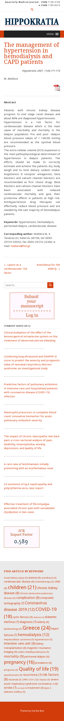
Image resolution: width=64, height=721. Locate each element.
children (22, 587)
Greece (36, 627)
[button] (50, 34)
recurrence (32, 675)
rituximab (15, 679)
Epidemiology (13, 628)
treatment (36, 687)
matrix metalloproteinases (33, 651)
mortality (14, 656)
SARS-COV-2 (30, 679)
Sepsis (44, 679)
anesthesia (49, 577)
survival (22, 688)
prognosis (11, 669)
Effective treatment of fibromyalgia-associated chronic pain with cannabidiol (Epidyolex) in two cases (29, 508)
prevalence (43, 662)
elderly (43, 622)
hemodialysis (33, 634)
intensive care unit (19, 643)
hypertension (43, 639)
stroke (10, 688)
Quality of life (38, 669)
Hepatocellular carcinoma (19, 639)
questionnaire (13, 674)
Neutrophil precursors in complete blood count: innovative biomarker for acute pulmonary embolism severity (30, 416)
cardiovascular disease (19, 581)
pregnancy (19, 662)
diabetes (38, 617)
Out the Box (37, 710)
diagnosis (28, 622)
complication (27, 597)
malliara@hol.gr (20, 246)
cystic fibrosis (23, 617)
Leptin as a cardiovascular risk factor (15, 268)
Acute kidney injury (16, 577)
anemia (34, 577)
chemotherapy (44, 581)
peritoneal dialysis (36, 656)
